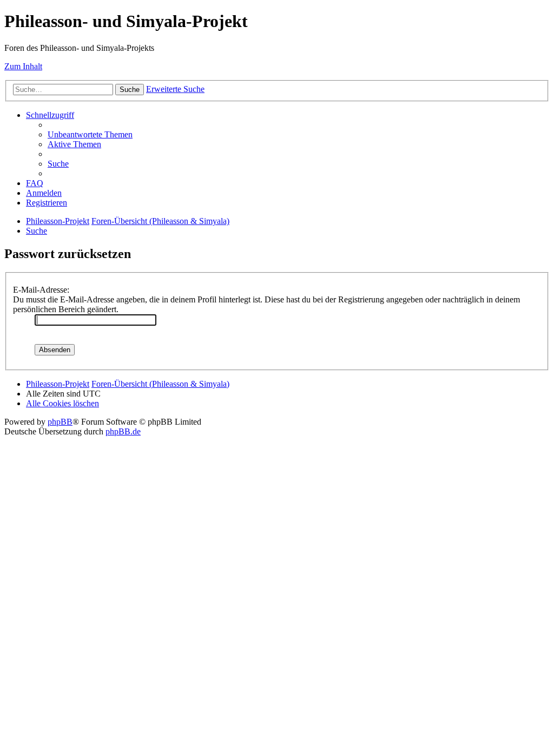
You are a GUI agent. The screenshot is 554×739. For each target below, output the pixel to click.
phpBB (60, 421)
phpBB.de (123, 431)
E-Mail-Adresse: (41, 289)
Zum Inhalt (23, 66)
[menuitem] (90, 134)
